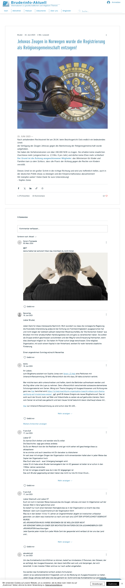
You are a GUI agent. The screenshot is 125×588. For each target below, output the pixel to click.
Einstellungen (97, 584)
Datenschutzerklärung (53, 585)
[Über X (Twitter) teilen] (24, 188)
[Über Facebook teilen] (18, 188)
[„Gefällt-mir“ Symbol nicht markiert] (24, 306)
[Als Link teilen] (36, 188)
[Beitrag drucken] (42, 188)
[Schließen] (122, 584)
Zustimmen (112, 584)
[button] (42, 10)
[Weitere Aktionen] (106, 34)
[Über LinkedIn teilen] (30, 188)
